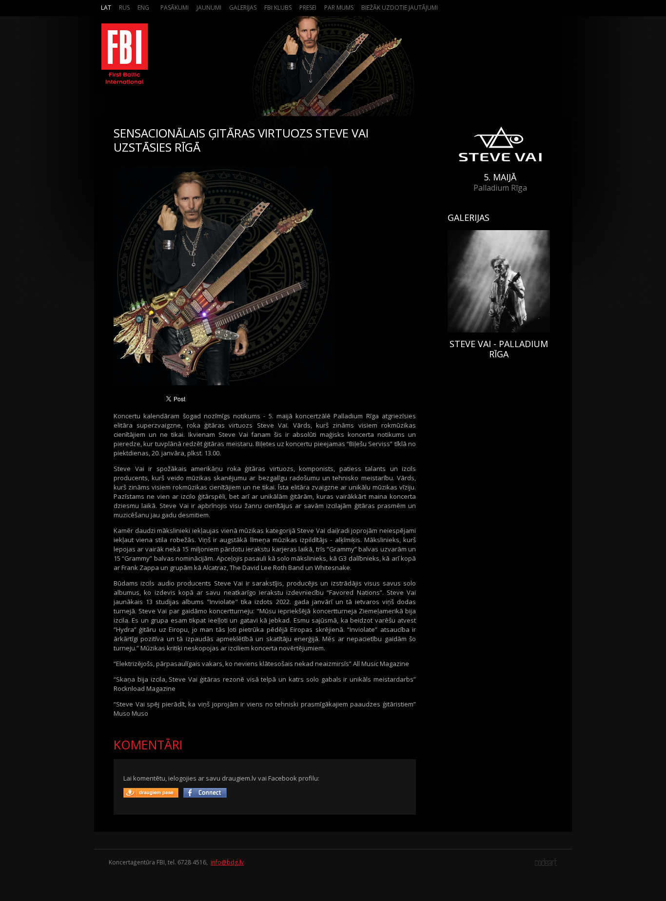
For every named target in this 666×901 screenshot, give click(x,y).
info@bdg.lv (227, 862)
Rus (124, 7)
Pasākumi (174, 7)
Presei (307, 7)
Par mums (338, 7)
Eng (143, 7)
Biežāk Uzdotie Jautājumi (399, 7)
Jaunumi (208, 7)
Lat (106, 7)
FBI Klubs (278, 7)
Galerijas (242, 7)
